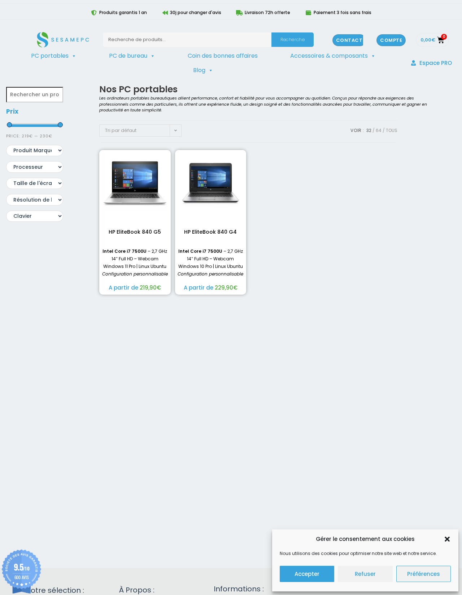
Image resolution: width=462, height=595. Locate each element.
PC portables (50, 56)
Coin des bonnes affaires (223, 56)
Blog (199, 70)
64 (379, 130)
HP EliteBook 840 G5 (135, 231)
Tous (391, 130)
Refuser (365, 574)
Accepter (307, 574)
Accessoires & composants (329, 56)
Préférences (423, 574)
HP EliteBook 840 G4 (210, 231)
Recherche (292, 39)
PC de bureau (128, 56)
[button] (447, 539)
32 (368, 130)
